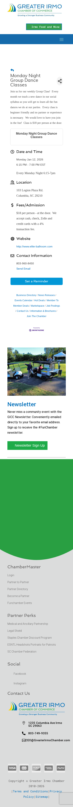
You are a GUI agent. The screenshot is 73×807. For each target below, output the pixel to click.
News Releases (46, 295)
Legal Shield (14, 630)
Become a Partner (18, 596)
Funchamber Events (19, 603)
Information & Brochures (43, 311)
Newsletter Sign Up (30, 445)
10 (45, 391)
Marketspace (37, 305)
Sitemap (42, 797)
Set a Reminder (36, 281)
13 (54, 391)
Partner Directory (17, 589)
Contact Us (22, 311)
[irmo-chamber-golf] (36, 394)
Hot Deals (39, 300)
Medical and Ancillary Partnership (27, 623)
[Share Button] (60, 81)
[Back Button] (12, 70)
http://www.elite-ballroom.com (34, 246)
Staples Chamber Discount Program (29, 637)
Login (10, 575)
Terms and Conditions (30, 791)
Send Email (23, 268)
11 (48, 391)
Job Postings (53, 305)
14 (58, 391)
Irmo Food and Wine (46, 27)
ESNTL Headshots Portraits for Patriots (31, 644)
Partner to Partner (18, 582)
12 (51, 391)
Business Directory (26, 295)
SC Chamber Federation (21, 651)
